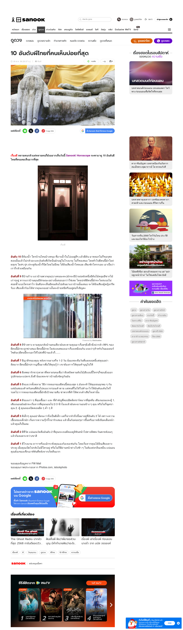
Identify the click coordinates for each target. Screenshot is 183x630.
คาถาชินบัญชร (152, 320)
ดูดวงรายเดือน (137, 315)
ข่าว (34, 29)
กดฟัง (93, 61)
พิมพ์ (39, 61)
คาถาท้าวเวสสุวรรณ (140, 336)
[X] (31, 131)
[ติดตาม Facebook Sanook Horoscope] (150, 288)
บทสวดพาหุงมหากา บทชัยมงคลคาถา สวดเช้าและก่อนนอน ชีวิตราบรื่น (150, 201)
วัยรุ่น (103, 29)
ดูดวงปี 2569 (158, 331)
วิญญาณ (32, 552)
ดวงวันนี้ (150, 315)
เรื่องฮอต (26, 29)
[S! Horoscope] (18, 563)
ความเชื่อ (75, 552)
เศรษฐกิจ (68, 29)
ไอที (96, 29)
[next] (111, 605)
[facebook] (37, 131)
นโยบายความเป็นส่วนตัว (145, 626)
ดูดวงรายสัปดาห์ (138, 341)
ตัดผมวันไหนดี (138, 325)
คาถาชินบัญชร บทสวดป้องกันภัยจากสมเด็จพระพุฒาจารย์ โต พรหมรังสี (150, 165)
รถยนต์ (89, 29)
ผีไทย (52, 552)
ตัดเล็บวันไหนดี (154, 325)
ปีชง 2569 (156, 336)
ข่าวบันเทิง (50, 29)
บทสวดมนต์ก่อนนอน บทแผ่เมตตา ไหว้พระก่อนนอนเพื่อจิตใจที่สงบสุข (151, 89)
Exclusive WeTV (123, 29)
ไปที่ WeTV (96, 583)
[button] (80, 19)
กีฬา (60, 29)
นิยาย (136, 29)
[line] (25, 131)
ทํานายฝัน (162, 315)
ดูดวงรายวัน (145, 310)
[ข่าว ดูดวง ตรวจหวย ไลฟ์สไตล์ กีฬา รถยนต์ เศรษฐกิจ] (28, 19)
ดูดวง (41, 29)
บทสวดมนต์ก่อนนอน (140, 331)
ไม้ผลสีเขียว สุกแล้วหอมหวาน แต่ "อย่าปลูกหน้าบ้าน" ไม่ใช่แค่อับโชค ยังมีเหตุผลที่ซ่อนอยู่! (151, 275)
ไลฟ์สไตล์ (79, 29)
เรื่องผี (14, 155)
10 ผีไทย (63, 552)
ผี (23, 552)
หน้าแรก (15, 29)
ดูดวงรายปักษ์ (159, 310)
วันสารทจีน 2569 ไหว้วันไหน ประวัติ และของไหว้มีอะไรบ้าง (150, 237)
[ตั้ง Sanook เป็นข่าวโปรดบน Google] (63, 495)
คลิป (110, 29)
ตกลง (169, 623)
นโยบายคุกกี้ (158, 626)
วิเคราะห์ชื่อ (136, 320)
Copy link (50, 131)
